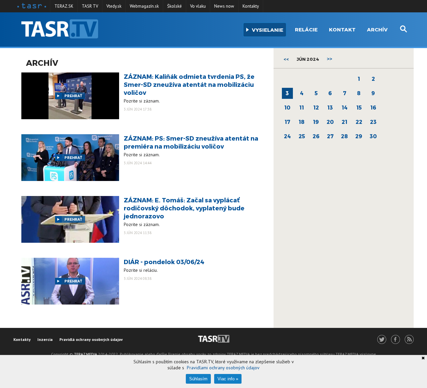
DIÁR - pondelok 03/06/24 (164, 261)
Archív (377, 29)
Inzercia (45, 339)
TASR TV (90, 6)
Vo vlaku (198, 6)
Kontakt (342, 29)
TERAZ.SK (63, 6)
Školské (174, 6)
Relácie (306, 29)
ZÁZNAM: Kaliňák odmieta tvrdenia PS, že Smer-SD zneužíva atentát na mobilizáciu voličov (189, 84)
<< (286, 59)
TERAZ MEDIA (85, 354)
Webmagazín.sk (144, 6)
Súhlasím (198, 378)
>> (329, 58)
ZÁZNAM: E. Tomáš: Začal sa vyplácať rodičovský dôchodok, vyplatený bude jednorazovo (184, 207)
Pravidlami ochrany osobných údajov (223, 368)
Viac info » (228, 378)
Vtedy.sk (113, 6)
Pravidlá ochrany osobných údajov (91, 339)
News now (224, 6)
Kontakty (251, 6)
